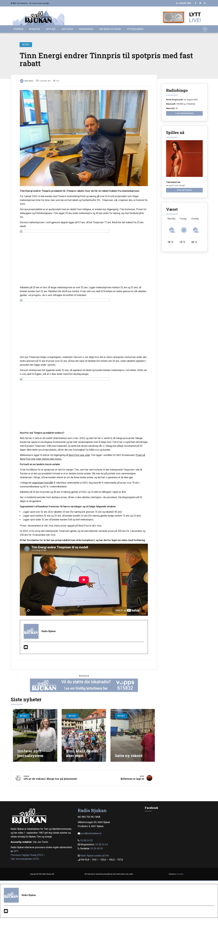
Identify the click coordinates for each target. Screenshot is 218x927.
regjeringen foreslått (42, 482)
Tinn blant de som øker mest (82, 753)
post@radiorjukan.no (91, 833)
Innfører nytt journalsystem (30, 753)
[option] (84, 138)
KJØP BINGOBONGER (184, 113)
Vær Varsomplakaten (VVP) (25, 858)
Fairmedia (179, 874)
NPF (16, 851)
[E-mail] (26, 648)
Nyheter (34, 28)
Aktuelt (26, 44)
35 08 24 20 (86, 840)
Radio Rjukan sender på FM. (94, 855)
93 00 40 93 (97, 848)
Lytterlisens (135, 28)
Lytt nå (50, 28)
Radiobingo (86, 28)
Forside (18, 28)
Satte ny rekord (129, 755)
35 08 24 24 (101, 844)
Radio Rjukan (28, 81)
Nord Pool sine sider (79, 455)
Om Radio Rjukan (110, 28)
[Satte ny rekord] (132, 735)
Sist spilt (67, 28)
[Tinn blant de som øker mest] (84, 735)
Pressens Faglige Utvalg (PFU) (27, 855)
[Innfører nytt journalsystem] (35, 735)
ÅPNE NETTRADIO (184, 190)
